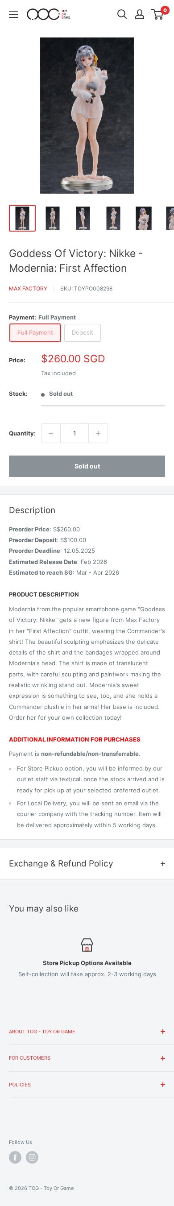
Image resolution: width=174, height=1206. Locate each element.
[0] (157, 14)
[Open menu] (13, 14)
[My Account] (139, 14)
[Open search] (122, 14)
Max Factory (28, 288)
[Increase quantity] (98, 433)
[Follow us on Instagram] (32, 1157)
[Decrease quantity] (50, 433)
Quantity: (22, 433)
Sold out (87, 466)
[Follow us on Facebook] (15, 1157)
